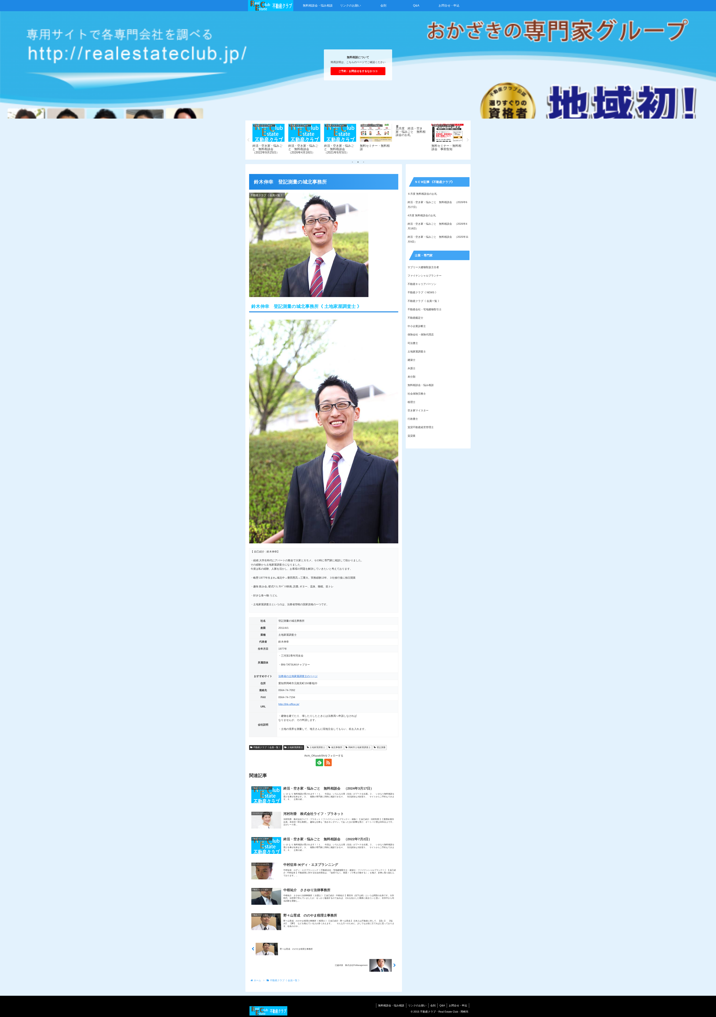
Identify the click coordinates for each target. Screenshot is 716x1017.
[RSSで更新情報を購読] (328, 762)
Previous (248, 140)
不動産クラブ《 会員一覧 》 (267, 747)
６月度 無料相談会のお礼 (422, 193)
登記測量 (381, 747)
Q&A (442, 1005)
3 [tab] (363, 162)
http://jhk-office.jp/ (288, 704)
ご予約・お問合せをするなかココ (358, 71)
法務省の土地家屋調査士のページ (298, 676)
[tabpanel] (268, 139)
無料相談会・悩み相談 (391, 1005)
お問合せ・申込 (458, 1005)
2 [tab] (358, 162)
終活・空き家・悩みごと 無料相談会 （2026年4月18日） (437, 226)
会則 (433, 1005)
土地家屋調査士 (295, 747)
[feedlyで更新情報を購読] (319, 762)
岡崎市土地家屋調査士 (359, 747)
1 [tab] (352, 162)
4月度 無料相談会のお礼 (422, 215)
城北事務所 (336, 747)
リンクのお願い (417, 1005)
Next (468, 140)
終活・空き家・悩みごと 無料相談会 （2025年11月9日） (438, 239)
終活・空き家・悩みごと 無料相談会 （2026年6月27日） (437, 204)
